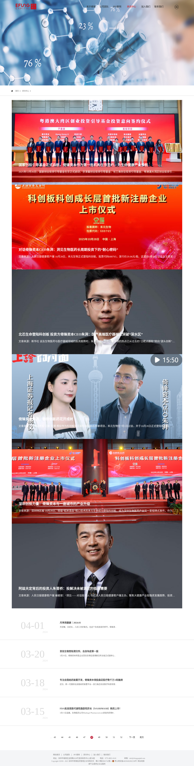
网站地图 (140, 761)
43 (55, 737)
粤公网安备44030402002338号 (126, 761)
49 (99, 737)
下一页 (132, 737)
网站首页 (56, 755)
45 (70, 737)
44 (62, 737)
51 (114, 737)
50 (107, 737)
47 (84, 737)
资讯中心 (25, 91)
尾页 (142, 737)
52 (121, 737)
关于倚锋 (91, 6)
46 (77, 737)
